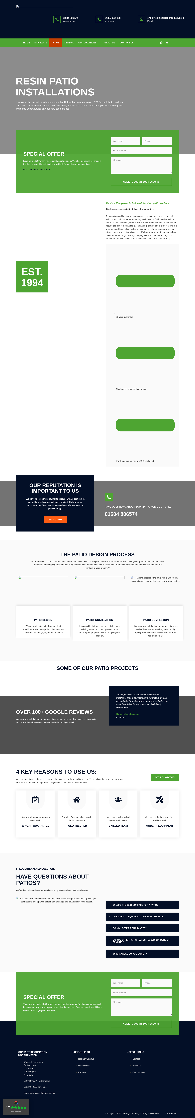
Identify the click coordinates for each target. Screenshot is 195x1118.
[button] (142, 905)
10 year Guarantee (35, 825)
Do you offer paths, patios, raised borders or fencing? (141, 941)
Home (26, 42)
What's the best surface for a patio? (135, 905)
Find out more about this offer (36, 169)
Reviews (69, 42)
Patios (55, 42)
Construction (171, 1113)
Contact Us (127, 42)
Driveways (40, 42)
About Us (109, 42)
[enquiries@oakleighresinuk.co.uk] (141, 19)
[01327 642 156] (99, 19)
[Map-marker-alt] (167, 42)
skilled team (118, 825)
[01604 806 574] (57, 19)
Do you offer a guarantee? (130, 928)
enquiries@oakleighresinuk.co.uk (166, 18)
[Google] (161, 42)
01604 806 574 (70, 18)
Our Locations (87, 42)
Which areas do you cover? (130, 954)
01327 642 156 (112, 18)
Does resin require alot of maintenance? (138, 916)
